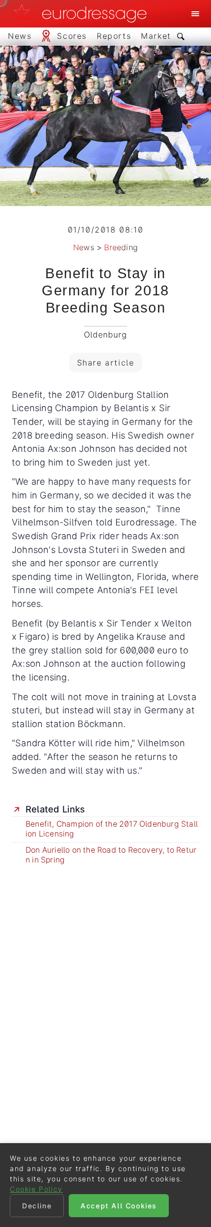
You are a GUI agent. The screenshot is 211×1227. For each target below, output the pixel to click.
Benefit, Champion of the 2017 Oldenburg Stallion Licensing (112, 828)
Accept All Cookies (118, 1205)
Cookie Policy (36, 1189)
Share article (105, 362)
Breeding (121, 247)
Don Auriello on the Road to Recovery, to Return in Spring (111, 854)
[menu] (195, 13)
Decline (37, 1205)
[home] (83, 13)
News (83, 247)
